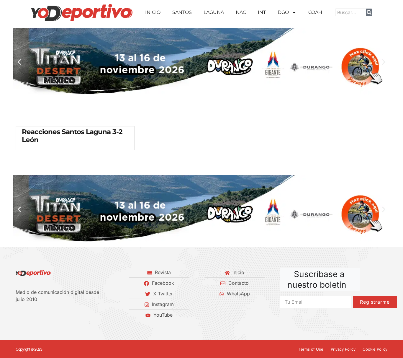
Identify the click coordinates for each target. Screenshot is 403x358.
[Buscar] (369, 12)
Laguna (214, 12)
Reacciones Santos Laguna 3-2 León (72, 136)
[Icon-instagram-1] (38, 315)
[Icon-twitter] (28, 315)
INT (262, 12)
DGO (283, 12)
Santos (182, 12)
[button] (19, 62)
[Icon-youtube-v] (48, 315)
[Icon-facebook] (18, 315)
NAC (241, 12)
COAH (315, 12)
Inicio (152, 12)
